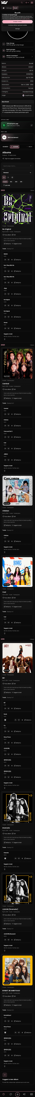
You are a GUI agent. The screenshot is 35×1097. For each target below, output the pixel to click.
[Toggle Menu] (32, 2)
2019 (21, 181)
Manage (17, 28)
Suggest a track (17, 243)
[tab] (5, 146)
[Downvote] (8, 259)
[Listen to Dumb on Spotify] (5, 720)
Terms (22, 18)
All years (5, 181)
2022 (11, 181)
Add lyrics (8, 243)
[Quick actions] (17, 1094)
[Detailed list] (4, 177)
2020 (16, 181)
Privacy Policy (27, 18)
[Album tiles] (12, 177)
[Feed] (3, 1094)
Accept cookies (17, 21)
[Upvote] (5, 259)
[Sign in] (24, 1094)
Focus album (7, 235)
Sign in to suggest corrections (12, 158)
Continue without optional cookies (17, 25)
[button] (17, 336)
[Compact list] (8, 177)
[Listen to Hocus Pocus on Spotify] (5, 1032)
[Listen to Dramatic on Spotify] (5, 858)
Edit (14, 235)
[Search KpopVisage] (22, 2)
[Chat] (11, 1094)
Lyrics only (7, 185)
